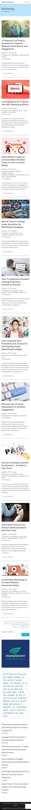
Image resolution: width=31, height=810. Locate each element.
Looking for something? (7, 632)
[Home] (2, 11)
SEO (9, 292)
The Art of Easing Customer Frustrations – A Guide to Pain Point (15, 465)
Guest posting (23, 803)
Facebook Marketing (9, 171)
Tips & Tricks (11, 112)
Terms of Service (7, 803)
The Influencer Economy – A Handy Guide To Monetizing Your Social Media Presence (15, 749)
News (20, 355)
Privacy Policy (15, 803)
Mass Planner (8, 2)
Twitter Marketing (11, 176)
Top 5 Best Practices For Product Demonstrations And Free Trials (14, 527)
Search (25, 634)
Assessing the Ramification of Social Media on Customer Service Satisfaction (15, 774)
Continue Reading (9, 74)
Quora (21, 110)
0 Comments (6, 59)
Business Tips (7, 55)
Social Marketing (19, 175)
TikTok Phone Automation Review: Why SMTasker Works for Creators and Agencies (15, 727)
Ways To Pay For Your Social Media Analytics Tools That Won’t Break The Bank (15, 787)
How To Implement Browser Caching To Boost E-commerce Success (15, 282)
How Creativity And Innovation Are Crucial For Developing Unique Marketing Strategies (15, 345)
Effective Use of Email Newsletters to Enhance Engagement (13, 407)
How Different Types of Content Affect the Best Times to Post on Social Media (13, 161)
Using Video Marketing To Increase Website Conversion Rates (14, 582)
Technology (22, 55)
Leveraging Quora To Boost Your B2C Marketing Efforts (15, 103)
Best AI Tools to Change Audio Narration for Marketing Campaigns (13, 224)
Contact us (15, 805)
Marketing (15, 55)
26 (23, 626)
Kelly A (5, 53)
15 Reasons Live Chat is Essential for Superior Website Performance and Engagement (15, 44)
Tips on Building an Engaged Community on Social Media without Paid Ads (15, 762)
